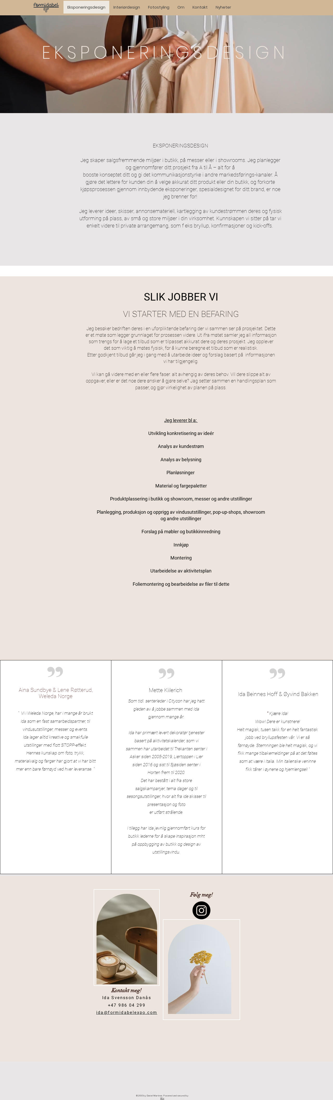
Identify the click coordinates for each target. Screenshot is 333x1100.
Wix (162, 1098)
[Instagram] (201, 910)
